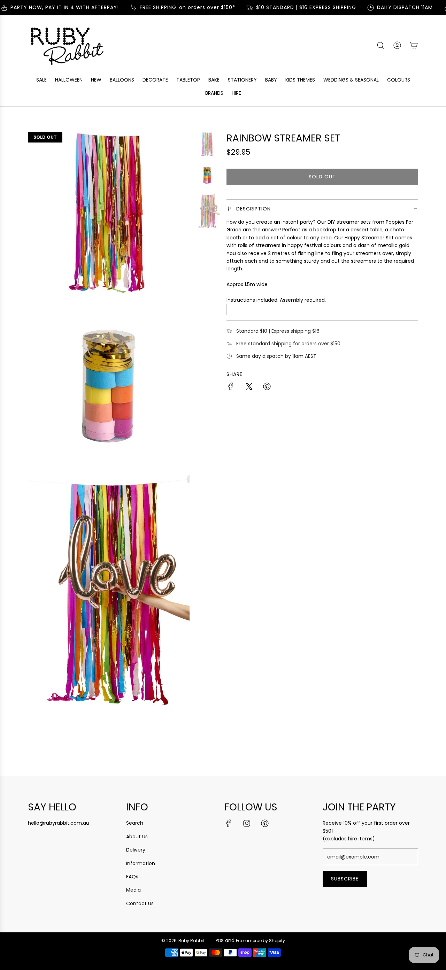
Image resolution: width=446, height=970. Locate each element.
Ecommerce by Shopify (260, 941)
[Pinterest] (264, 823)
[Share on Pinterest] (267, 387)
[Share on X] (248, 387)
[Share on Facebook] (230, 387)
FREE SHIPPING (150, 7)
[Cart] (414, 45)
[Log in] (397, 45)
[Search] (380, 45)
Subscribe (345, 878)
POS (220, 941)
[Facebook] (228, 823)
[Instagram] (246, 823)
